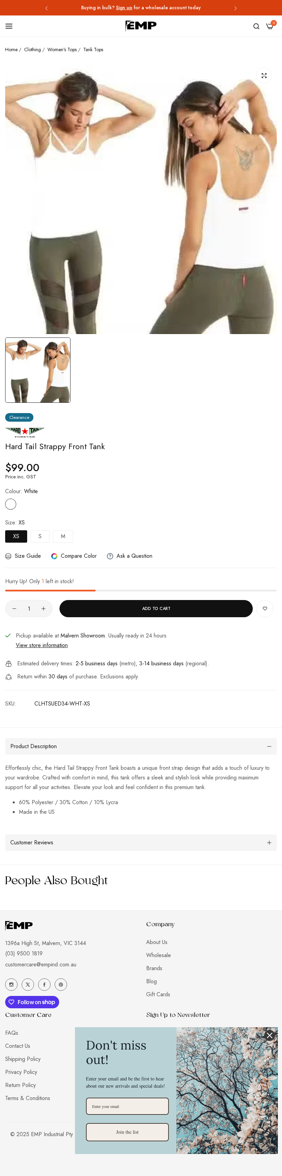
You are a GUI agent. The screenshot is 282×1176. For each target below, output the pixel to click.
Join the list (127, 1132)
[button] (46, 7)
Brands (154, 968)
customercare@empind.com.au (40, 964)
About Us (156, 942)
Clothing (32, 49)
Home (11, 49)
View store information (42, 645)
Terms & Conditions (27, 1098)
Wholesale (158, 955)
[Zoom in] (264, 75)
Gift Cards (158, 994)
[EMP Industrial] (141, 26)
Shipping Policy (23, 1059)
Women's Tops (62, 49)
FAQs (11, 1033)
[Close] (269, 1035)
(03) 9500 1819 (24, 953)
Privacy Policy (21, 1072)
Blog (151, 981)
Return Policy (20, 1085)
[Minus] (14, 609)
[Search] (256, 26)
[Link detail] (11, 984)
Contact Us (17, 1046)
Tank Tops (93, 49)
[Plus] (43, 609)
